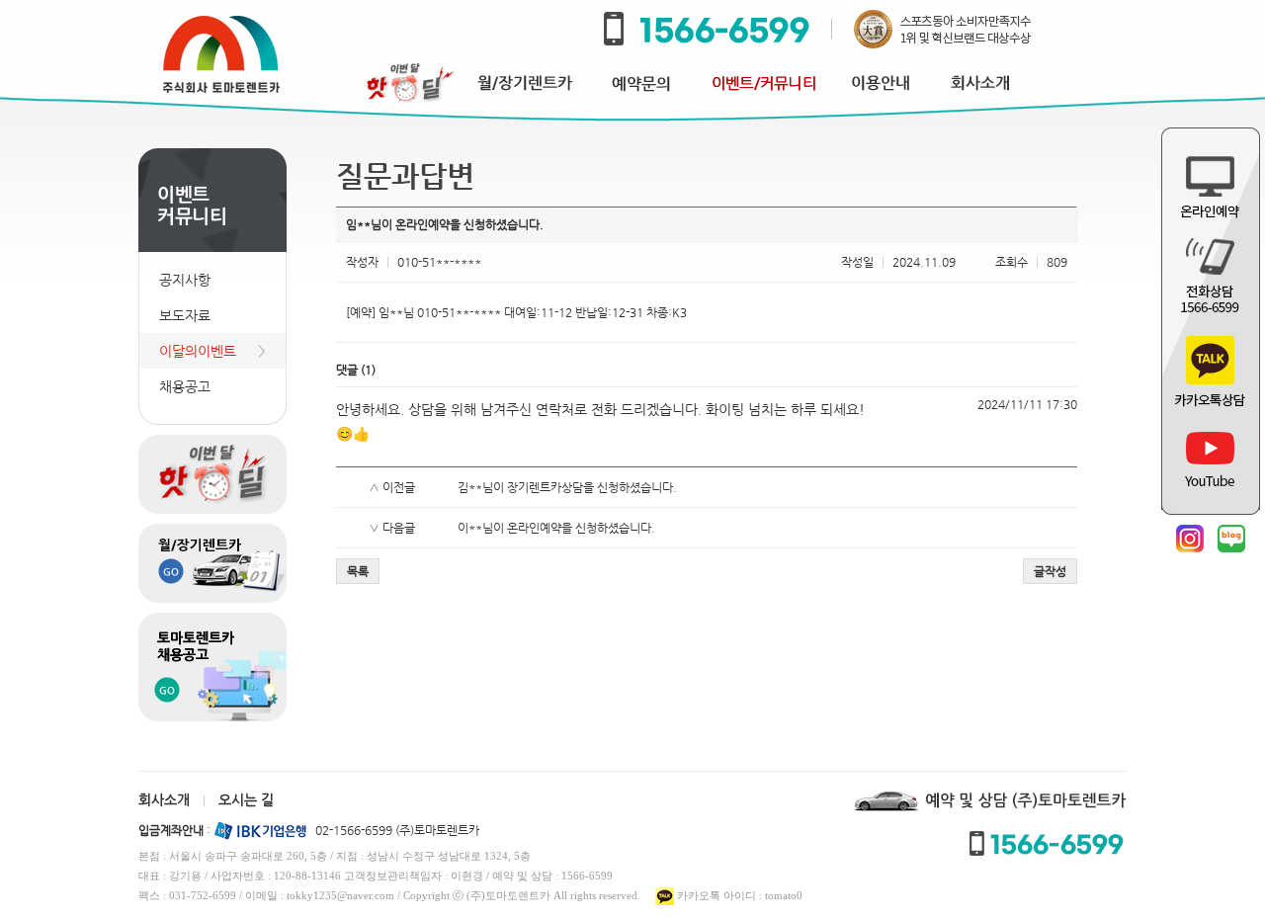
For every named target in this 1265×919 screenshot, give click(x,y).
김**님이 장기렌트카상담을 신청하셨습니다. (567, 487)
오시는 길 (246, 799)
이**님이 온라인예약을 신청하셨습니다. (556, 528)
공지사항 (185, 280)
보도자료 (185, 315)
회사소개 (164, 799)
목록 (358, 571)
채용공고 (185, 386)
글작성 (1050, 571)
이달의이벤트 (197, 351)
